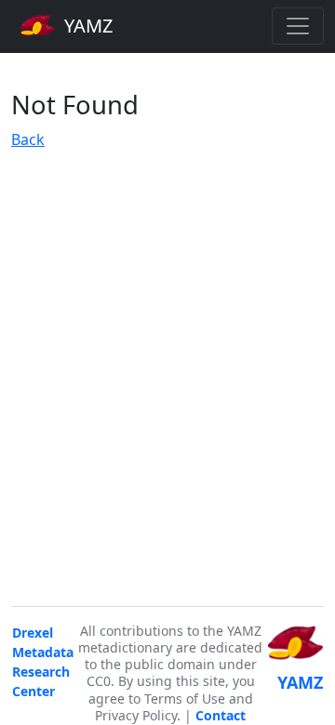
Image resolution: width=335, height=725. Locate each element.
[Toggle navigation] (298, 26)
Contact (220, 715)
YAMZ (86, 25)
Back (28, 139)
